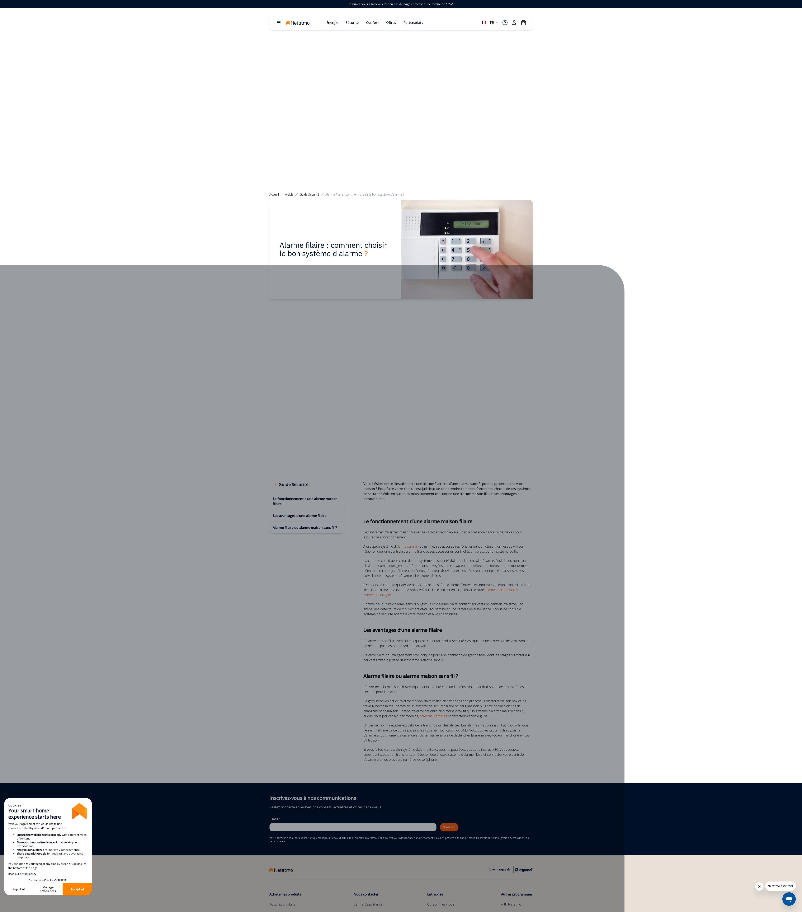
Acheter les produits (285, 894)
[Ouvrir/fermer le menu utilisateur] (514, 22)
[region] (401, 4)
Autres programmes (517, 894)
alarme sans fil (406, 546)
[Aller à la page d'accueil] (304, 22)
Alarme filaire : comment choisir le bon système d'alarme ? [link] (364, 194)
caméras (426, 716)
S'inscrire (449, 827)
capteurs (440, 716)
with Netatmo (511, 904)
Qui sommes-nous (440, 904)
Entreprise (435, 894)
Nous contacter (366, 894)
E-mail (274, 819)
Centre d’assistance (368, 904)
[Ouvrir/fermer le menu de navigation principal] (278, 22)
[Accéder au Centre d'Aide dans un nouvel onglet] (505, 22)
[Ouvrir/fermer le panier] (523, 22)
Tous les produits (282, 904)
